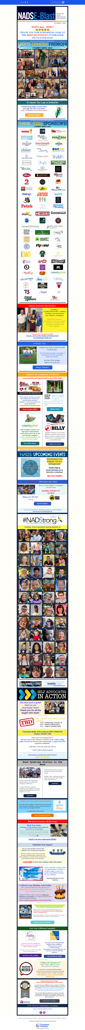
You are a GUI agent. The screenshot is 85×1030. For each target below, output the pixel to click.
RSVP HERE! (42, 504)
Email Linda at (54, 468)
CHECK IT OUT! (55, 444)
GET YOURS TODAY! (30, 443)
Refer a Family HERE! (42, 922)
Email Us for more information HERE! (42, 839)
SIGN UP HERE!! (42, 757)
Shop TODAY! (42, 367)
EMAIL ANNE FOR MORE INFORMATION (42, 335)
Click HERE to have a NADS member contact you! (50, 975)
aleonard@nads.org (59, 685)
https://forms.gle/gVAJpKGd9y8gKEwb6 (42, 511)
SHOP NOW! (55, 409)
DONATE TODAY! (49, 1001)
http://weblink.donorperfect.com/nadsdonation (35, 900)
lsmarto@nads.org (53, 470)
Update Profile (38, 1021)
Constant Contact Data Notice (49, 1021)
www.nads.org (54, 1006)
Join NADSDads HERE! (54, 956)
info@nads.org (44, 1006)
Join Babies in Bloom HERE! (30, 955)
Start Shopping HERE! (42, 815)
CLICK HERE (27, 862)
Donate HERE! (34, 115)
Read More (30, 795)
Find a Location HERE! (30, 409)
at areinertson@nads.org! (42, 337)
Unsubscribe (32, 1021)
